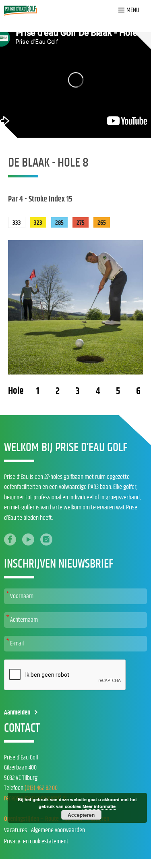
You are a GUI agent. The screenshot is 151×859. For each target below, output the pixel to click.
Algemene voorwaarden (58, 830)
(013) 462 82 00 (41, 788)
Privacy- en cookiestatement (36, 841)
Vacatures (15, 830)
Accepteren (81, 814)
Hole (15, 391)
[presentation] (65, 675)
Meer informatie (99, 806)
